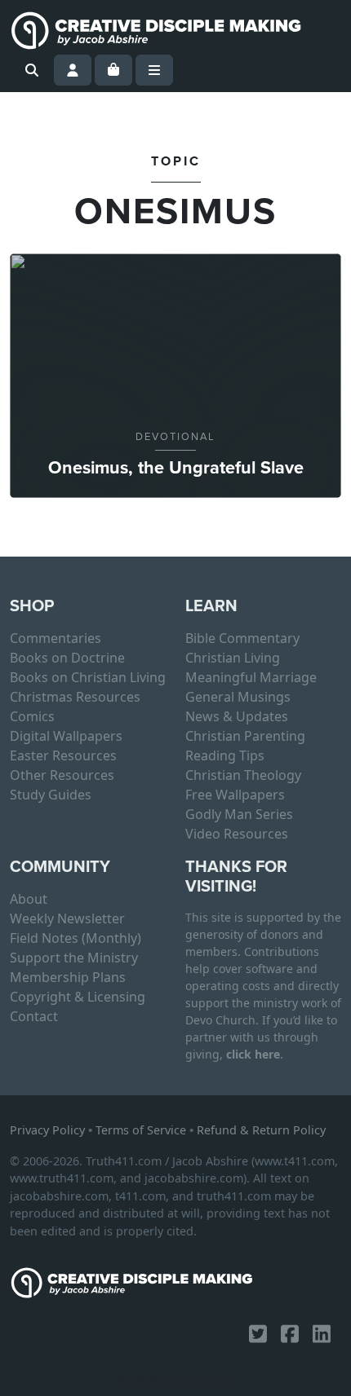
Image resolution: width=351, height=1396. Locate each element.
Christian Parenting (245, 736)
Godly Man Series (239, 814)
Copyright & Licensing (77, 997)
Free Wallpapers (235, 795)
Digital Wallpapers (66, 736)
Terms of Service (141, 1130)
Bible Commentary (242, 638)
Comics (32, 716)
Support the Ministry (74, 958)
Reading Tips (224, 755)
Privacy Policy (47, 1130)
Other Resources (62, 775)
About (28, 899)
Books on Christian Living (88, 677)
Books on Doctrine (67, 658)
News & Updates (236, 716)
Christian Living (232, 658)
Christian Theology (243, 775)
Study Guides (50, 795)
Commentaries (55, 638)
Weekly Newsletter (67, 918)
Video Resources (236, 834)
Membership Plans (68, 977)
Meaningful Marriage (251, 677)
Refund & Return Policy (261, 1130)
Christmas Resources (75, 697)
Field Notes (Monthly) (75, 938)
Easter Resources (63, 755)
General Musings (238, 697)
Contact (34, 1016)
